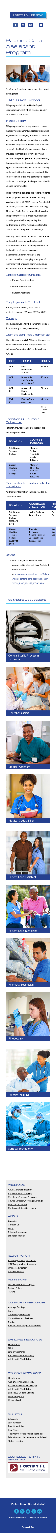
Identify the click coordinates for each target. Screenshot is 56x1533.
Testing (11, 1291)
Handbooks (14, 1344)
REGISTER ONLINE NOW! (28, 15)
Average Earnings (16, 1307)
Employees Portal (16, 1351)
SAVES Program (16, 1396)
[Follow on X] (23, 25)
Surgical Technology (20, 1148)
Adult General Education (20, 1189)
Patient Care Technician (22, 930)
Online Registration (17, 1267)
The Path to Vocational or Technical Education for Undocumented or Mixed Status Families (27, 1437)
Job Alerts (13, 1418)
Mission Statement (17, 1231)
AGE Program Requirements (22, 1260)
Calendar (12, 1220)
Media (11, 1322)
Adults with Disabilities (19, 1359)
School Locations (16, 1235)
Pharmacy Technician (21, 984)
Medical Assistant (19, 766)
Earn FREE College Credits (21, 1392)
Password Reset (16, 1271)
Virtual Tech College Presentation (24, 1325)
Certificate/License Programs (22, 1197)
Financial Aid (14, 1400)
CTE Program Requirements (22, 1264)
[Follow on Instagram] (30, 25)
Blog (10, 1310)
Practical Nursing (18, 1094)
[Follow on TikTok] (33, 1511)
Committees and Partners (20, 1318)
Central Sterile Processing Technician (24, 657)
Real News (13, 1429)
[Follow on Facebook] (15, 25)
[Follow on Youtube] (41, 25)
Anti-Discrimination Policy (21, 1355)
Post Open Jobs (16, 1426)
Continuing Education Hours (22, 1208)
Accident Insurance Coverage (22, 1385)
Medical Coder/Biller (21, 820)
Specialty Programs (17, 1204)
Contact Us (13, 1224)
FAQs (11, 1228)
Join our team (14, 1422)
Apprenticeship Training (20, 1193)
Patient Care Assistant (22, 876)
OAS (10, 1348)
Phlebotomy (15, 1038)
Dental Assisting (18, 712)
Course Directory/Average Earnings (25, 1200)
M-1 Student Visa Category (21, 1284)
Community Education (19, 1314)
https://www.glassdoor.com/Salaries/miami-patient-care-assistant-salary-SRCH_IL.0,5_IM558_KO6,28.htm (31, 579)
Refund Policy (15, 1288)
